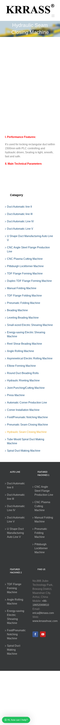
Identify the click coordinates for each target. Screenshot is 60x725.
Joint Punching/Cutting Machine (26, 387)
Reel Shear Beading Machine (24, 343)
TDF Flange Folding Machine (24, 295)
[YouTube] (43, 634)
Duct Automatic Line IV (20, 221)
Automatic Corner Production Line (27, 402)
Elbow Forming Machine (21, 365)
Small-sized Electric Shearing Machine (30, 325)
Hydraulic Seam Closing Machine (27, 432)
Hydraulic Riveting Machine (23, 380)
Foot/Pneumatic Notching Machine (27, 417)
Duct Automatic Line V (20, 228)
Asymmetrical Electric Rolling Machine (29, 358)
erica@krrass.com (43, 613)
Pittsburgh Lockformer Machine (25, 266)
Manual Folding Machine (21, 288)
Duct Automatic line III (19, 214)
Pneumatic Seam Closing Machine (27, 424)
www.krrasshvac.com (45, 621)
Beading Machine (17, 310)
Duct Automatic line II (19, 206)
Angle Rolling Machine (20, 351)
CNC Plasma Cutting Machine (25, 258)
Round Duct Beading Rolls (23, 373)
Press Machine (16, 395)
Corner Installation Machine (23, 409)
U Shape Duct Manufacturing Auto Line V (15, 532)
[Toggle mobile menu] (53, 16)
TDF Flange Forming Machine (25, 273)
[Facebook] (35, 634)
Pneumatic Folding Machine (23, 302)
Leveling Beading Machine (23, 317)
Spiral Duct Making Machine (23, 450)
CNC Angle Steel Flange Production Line (43, 490)
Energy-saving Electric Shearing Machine (15, 617)
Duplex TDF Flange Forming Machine (29, 280)
